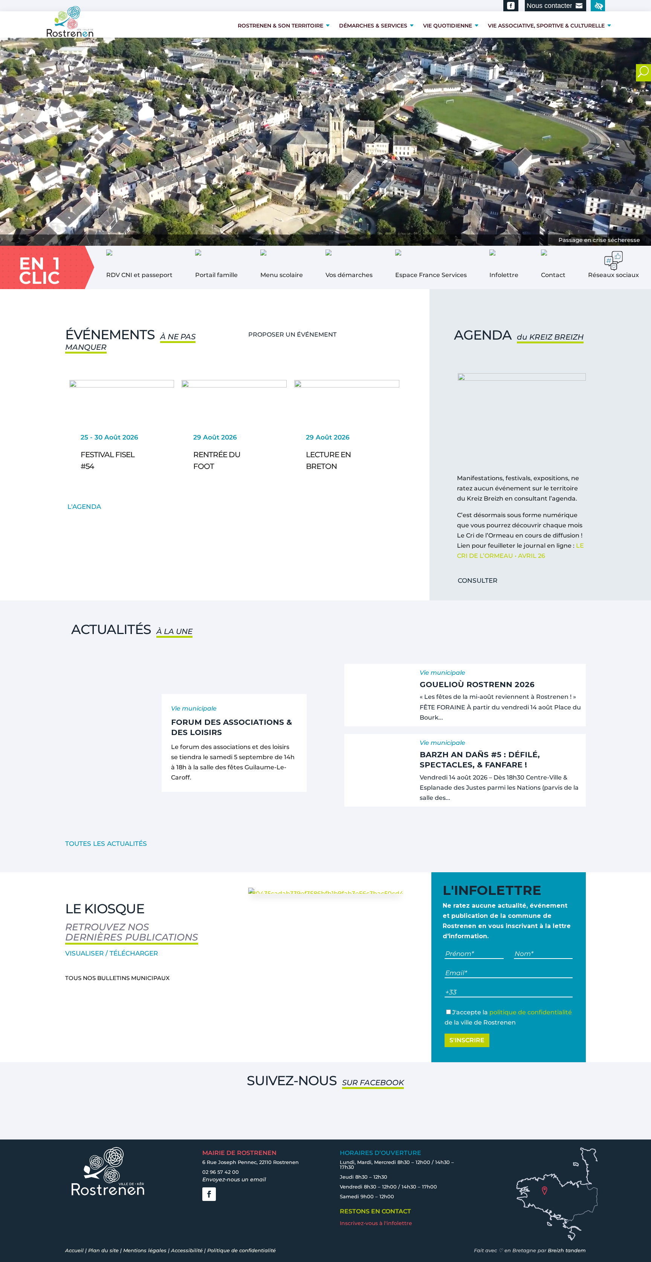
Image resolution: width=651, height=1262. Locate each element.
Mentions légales (145, 1250)
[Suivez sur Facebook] (209, 1194)
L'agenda (84, 506)
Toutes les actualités (106, 843)
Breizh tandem (567, 1250)
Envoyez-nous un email (234, 1179)
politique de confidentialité (530, 1012)
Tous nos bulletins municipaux (117, 978)
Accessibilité (187, 1250)
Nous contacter (549, 5)
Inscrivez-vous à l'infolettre (376, 1223)
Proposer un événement (292, 334)
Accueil (74, 1250)
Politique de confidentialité (241, 1250)
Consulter (477, 580)
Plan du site (103, 1250)
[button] (41, 437)
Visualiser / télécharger (111, 953)
